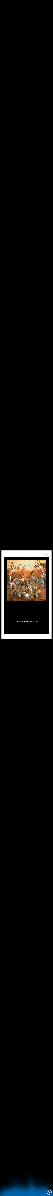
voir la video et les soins (26, 621)
